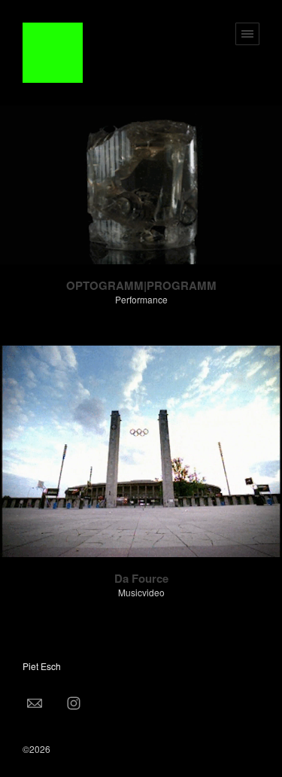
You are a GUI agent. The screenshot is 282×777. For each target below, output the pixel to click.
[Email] (35, 702)
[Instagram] (74, 702)
